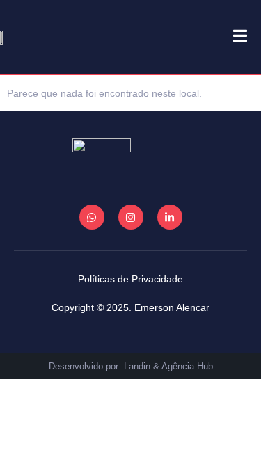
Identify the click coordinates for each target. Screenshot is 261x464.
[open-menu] (233, 37)
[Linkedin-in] (169, 217)
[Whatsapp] (91, 217)
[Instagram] (130, 217)
